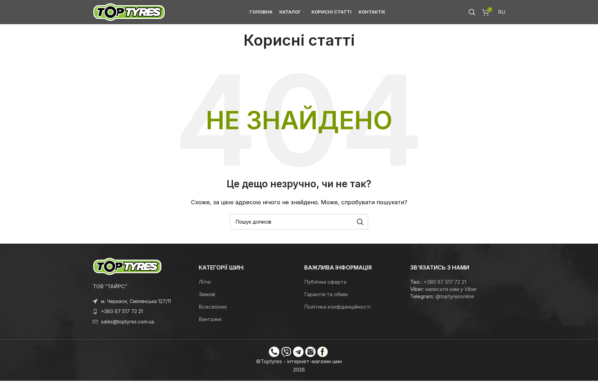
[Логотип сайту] (129, 11)
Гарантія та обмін (326, 294)
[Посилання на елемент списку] (140, 311)
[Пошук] (472, 12)
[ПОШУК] (360, 222)
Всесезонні (213, 306)
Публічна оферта (325, 282)
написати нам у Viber (451, 289)
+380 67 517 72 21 (444, 282)
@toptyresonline (454, 296)
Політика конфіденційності (337, 306)
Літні (204, 282)
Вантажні (210, 319)
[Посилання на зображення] (127, 266)
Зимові (207, 294)
